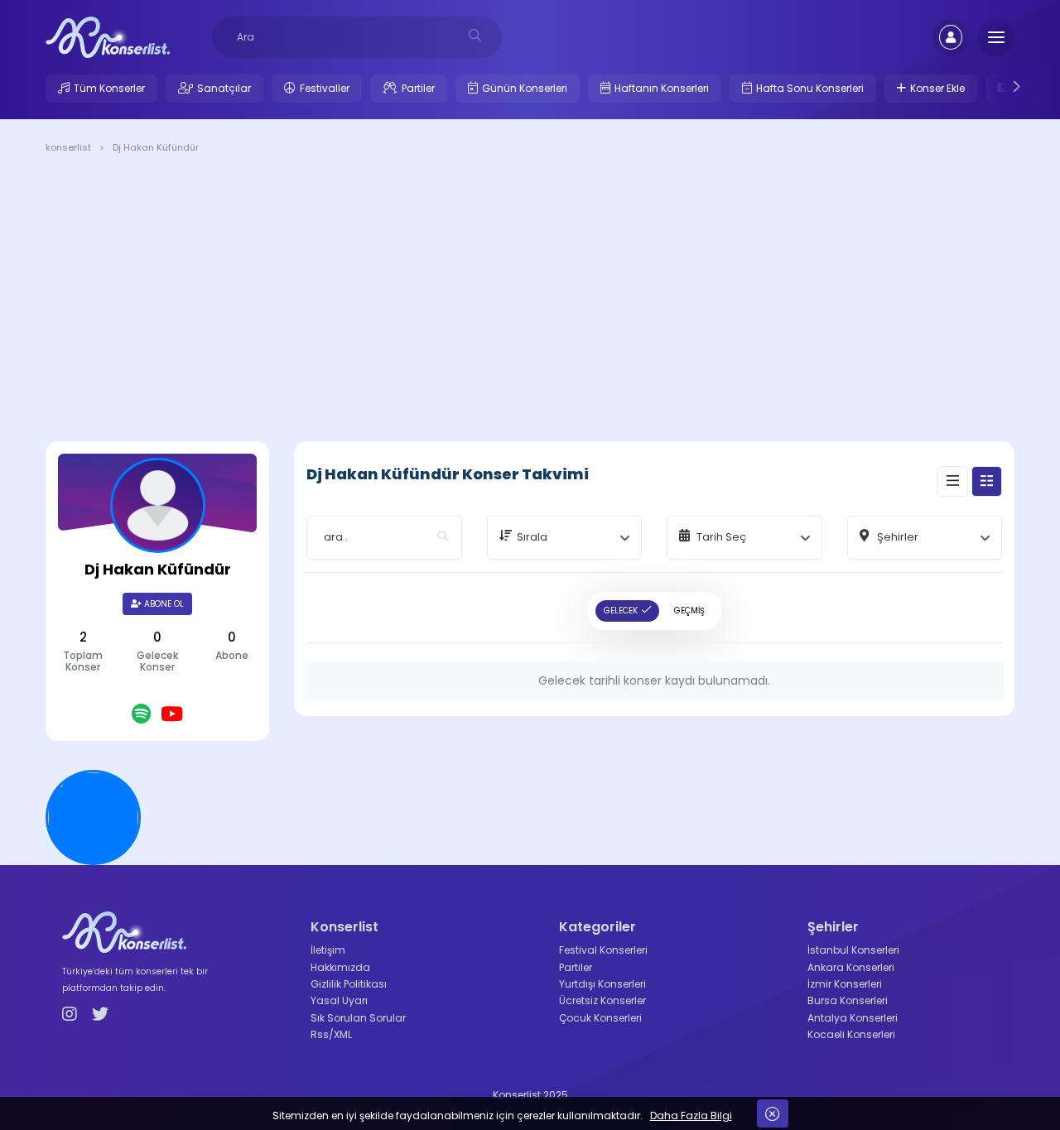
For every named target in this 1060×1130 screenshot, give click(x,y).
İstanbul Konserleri (853, 950)
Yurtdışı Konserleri (602, 984)
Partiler (418, 88)
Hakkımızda (340, 967)
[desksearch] (475, 35)
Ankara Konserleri (850, 967)
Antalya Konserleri (852, 1018)
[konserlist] (108, 36)
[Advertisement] (530, 300)
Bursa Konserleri (847, 1000)
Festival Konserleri (603, 950)
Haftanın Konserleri (661, 88)
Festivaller (324, 88)
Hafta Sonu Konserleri (810, 88)
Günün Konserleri (524, 88)
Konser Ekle (937, 88)
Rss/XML (331, 1034)
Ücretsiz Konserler (602, 1000)
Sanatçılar (224, 88)
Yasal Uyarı (339, 1000)
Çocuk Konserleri (600, 1018)
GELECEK (621, 610)
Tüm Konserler (109, 88)
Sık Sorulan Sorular (358, 1018)
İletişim (328, 950)
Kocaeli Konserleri (851, 1034)
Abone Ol (163, 604)
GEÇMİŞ (689, 610)
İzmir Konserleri (844, 984)
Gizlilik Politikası (349, 984)
